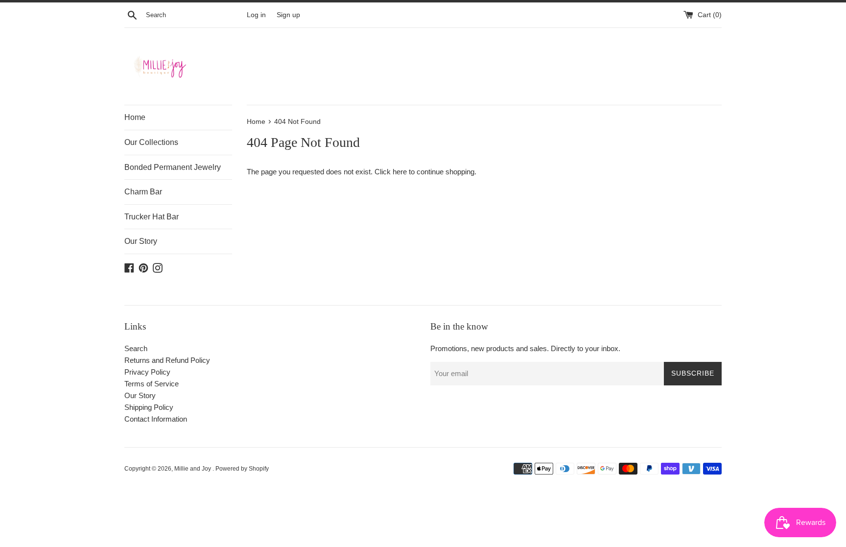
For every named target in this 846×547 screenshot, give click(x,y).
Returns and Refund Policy (167, 360)
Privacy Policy (147, 372)
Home (134, 117)
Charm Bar (143, 192)
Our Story (140, 241)
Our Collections (151, 142)
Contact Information (155, 419)
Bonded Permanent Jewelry (172, 167)
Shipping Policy (148, 407)
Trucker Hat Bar (151, 217)
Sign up (288, 15)
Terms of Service (151, 384)
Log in (256, 15)
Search (135, 348)
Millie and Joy (193, 468)
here (400, 171)
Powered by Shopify (242, 468)
